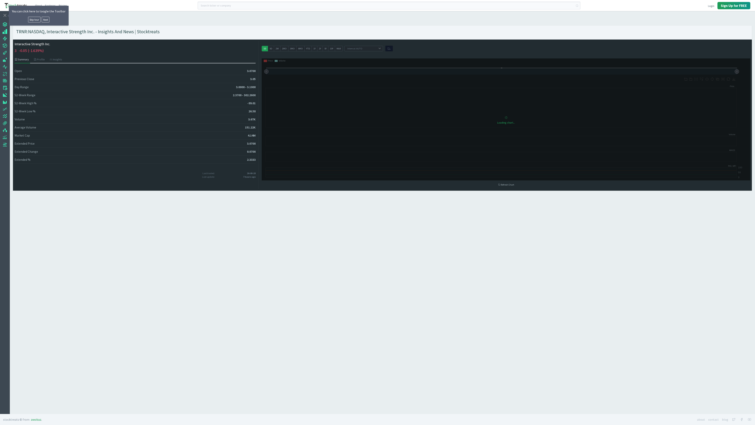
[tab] (23, 59)
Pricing (63, 5)
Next (45, 19)
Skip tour (34, 19)
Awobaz (36, 419)
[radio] (265, 48)
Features (50, 5)
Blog (725, 419)
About (38, 5)
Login (711, 6)
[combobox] (389, 5)
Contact (713, 419)
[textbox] (389, 5)
